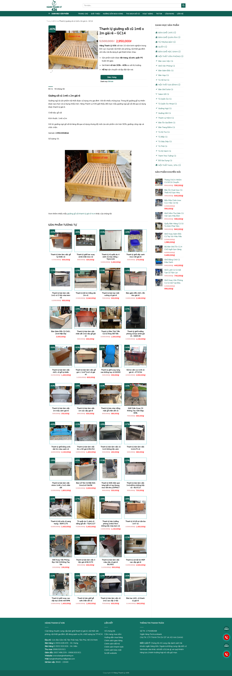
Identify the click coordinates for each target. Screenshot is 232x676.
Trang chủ (50, 21)
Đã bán (56, 21)
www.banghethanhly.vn (63, 655)
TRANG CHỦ (83, 14)
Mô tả (50, 89)
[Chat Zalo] (227, 628)
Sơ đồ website (110, 653)
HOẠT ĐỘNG (148, 14)
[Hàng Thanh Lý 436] (63, 5)
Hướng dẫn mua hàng (113, 637)
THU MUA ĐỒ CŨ (133, 14)
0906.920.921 (59, 649)
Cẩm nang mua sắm (112, 634)
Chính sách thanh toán (113, 646)
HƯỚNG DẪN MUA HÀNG (113, 14)
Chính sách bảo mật (112, 650)
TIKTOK (159, 14)
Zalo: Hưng (111, 77)
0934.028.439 (61, 643)
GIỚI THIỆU (95, 14)
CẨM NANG (169, 14)
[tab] (50, 88)
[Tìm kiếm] (183, 5)
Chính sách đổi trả (112, 643)
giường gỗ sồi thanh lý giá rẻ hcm (81, 213)
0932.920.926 (61, 646)
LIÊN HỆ (180, 14)
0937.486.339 (60, 652)
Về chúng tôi (59, 89)
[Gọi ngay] (227, 637)
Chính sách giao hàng (113, 640)
